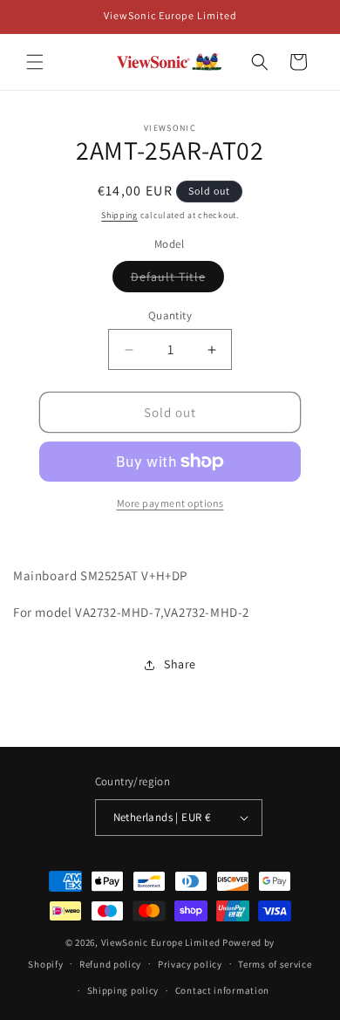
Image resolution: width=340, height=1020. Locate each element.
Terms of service (274, 964)
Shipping (119, 215)
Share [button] (180, 664)
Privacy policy (190, 964)
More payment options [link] (170, 503)
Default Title (177, 280)
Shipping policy (123, 990)
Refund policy (110, 964)
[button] (35, 62)
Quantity (170, 315)
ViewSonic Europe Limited (161, 942)
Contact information (222, 990)
